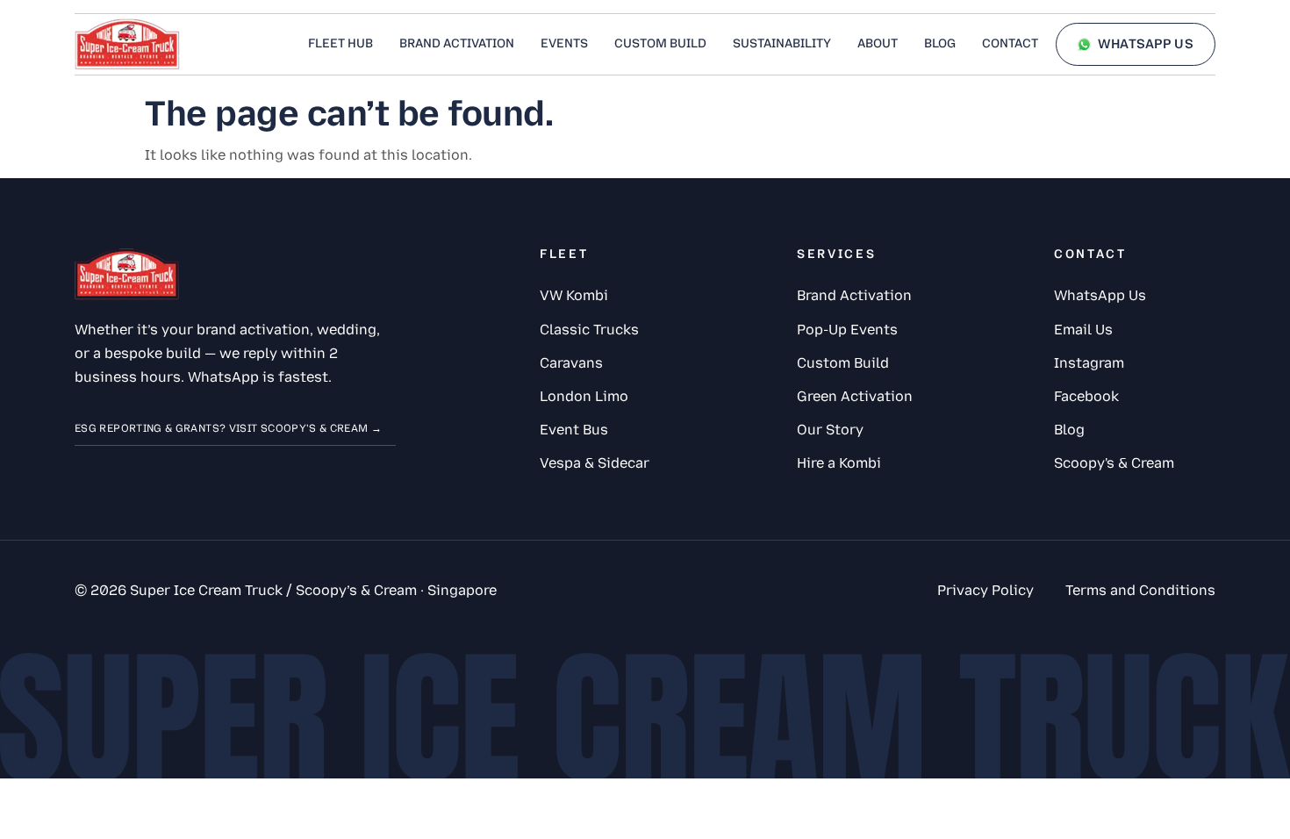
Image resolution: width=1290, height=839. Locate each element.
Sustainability (782, 43)
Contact (1010, 43)
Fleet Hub (340, 43)
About (877, 43)
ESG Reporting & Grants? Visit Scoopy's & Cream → (228, 428)
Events (564, 43)
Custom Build (660, 43)
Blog (940, 43)
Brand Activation (456, 43)
